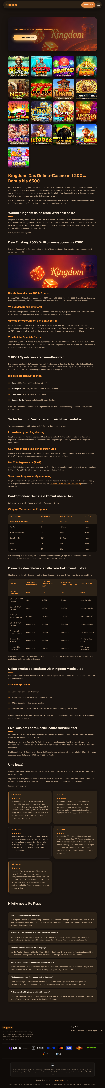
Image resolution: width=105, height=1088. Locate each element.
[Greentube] (91, 1048)
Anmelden (88, 5)
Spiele (72, 1031)
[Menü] (98, 5)
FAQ (101, 1031)
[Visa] (69, 1048)
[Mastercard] (61, 1048)
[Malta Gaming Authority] (14, 1048)
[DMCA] (34, 1048)
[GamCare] (41, 1048)
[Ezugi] (58, 1054)
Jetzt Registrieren (25, 37)
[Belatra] (51, 1048)
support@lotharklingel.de (59, 1080)
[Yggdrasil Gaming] (79, 1048)
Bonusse (80, 1031)
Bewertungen (91, 1031)
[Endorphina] (46, 1054)
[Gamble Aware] (26, 1048)
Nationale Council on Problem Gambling (65, 484)
